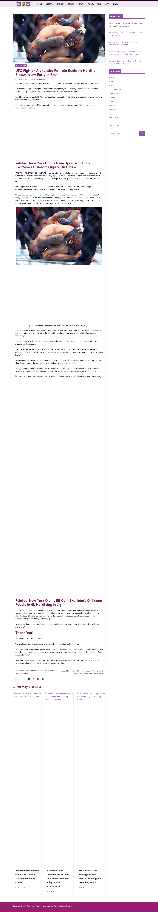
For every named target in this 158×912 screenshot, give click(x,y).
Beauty (71, 4)
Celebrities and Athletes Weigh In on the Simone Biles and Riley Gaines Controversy (58, 878)
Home (39, 4)
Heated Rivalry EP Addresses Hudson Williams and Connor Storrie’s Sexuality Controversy (82, 672)
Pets (110, 113)
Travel (91, 4)
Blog (110, 85)
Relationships (114, 117)
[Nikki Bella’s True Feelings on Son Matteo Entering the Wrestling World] (91, 693)
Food (111, 101)
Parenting (112, 109)
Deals (115, 4)
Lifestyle (50, 4)
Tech (99, 4)
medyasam (67, 906)
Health (81, 4)
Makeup (112, 105)
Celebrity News (115, 89)
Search (142, 133)
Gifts (107, 4)
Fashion (60, 4)
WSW (34, 79)
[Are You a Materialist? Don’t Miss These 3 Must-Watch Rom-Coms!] (27, 693)
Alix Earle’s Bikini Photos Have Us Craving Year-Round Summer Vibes (36, 672)
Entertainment (21, 66)
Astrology (112, 77)
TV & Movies (114, 125)
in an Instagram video (70, 195)
